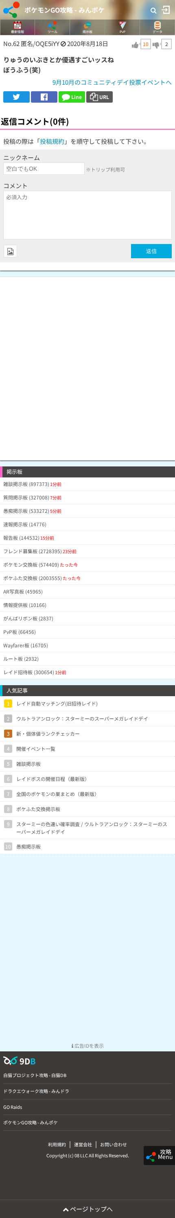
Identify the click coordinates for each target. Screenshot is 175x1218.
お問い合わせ (113, 1144)
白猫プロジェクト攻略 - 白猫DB (34, 1075)
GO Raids (12, 1107)
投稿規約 (52, 141)
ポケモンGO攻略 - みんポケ (64, 10)
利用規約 (57, 1144)
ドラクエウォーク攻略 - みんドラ (36, 1091)
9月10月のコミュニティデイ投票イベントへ (112, 82)
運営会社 (83, 1144)
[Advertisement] (87, 364)
